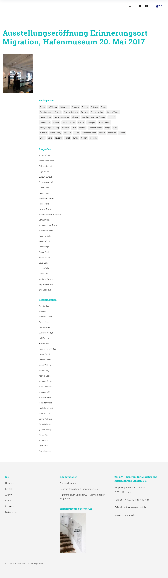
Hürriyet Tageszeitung (49, 127)
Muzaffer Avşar (45, 403)
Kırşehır (67, 133)
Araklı (103, 107)
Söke (50, 138)
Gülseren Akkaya (46, 333)
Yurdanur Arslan (45, 279)
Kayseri (82, 127)
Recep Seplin (44, 252)
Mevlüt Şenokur (45, 386)
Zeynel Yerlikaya (46, 284)
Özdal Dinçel (44, 247)
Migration (112, 133)
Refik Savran (44, 413)
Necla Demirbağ (46, 408)
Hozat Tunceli (104, 122)
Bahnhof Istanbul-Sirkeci (50, 112)
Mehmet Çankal (45, 381)
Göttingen (91, 122)
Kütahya (43, 133)
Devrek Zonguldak (61, 117)
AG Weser (52, 107)
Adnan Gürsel (44, 155)
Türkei (75, 138)
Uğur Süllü (43, 446)
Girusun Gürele (68, 122)
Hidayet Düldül (45, 360)
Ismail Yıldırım (45, 365)
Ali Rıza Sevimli (45, 166)
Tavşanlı (58, 138)
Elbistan (75, 117)
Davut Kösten (44, 327)
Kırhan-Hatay (55, 133)
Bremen (84, 112)
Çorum (84, 138)
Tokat (67, 138)
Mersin (102, 133)
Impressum (11, 506)
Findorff (112, 117)
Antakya (94, 107)
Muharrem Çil (44, 392)
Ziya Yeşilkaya (45, 290)
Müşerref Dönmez (46, 230)
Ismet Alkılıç (44, 370)
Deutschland (45, 117)
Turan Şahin (44, 440)
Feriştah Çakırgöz (46, 182)
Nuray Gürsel (44, 241)
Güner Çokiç (44, 187)
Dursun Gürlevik (45, 177)
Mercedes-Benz (89, 133)
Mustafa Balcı (45, 397)
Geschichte (45, 122)
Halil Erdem (44, 338)
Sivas (42, 138)
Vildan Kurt (43, 274)
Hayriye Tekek (45, 209)
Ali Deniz (42, 311)
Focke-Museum (68, 483)
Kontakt (9, 489)
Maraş (76, 133)
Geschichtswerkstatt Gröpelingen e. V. (79, 489)
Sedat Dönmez (45, 424)
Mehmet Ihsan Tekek (48, 225)
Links (8, 500)
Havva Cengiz (45, 354)
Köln (115, 127)
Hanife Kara (44, 193)
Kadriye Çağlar (45, 376)
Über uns (9, 483)
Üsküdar (93, 138)
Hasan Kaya (44, 204)
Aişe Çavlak (44, 306)
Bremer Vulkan (97, 112)
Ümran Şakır (44, 268)
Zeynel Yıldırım (45, 451)
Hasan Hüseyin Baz (47, 349)
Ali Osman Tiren (45, 317)
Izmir (74, 127)
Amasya (75, 107)
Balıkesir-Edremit (71, 112)
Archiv (8, 494)
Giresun (56, 122)
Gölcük (81, 122)
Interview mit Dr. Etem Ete (50, 214)
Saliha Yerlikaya (45, 419)
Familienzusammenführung (93, 117)
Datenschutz (11, 512)
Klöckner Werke (95, 127)
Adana (42, 107)
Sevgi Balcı (43, 263)
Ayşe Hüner (44, 322)
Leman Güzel (44, 220)
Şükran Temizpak (46, 430)
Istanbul (65, 127)
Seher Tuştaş (44, 257)
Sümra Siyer (44, 435)
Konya (107, 127)
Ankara (85, 107)
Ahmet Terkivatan (46, 161)
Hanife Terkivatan (46, 198)
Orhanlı (122, 133)
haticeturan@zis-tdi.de (134, 507)
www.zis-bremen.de (124, 515)
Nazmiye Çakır (45, 236)
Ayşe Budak (44, 171)
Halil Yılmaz (44, 343)
